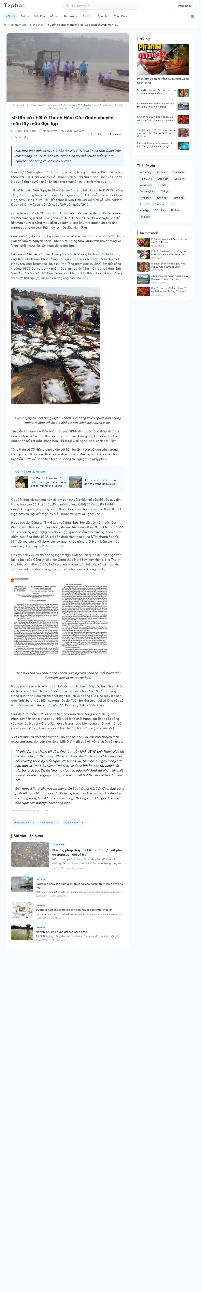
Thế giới (165, 191)
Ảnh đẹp (144, 210)
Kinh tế (162, 185)
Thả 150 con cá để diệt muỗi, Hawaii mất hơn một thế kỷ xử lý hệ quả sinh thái (156, 132)
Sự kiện (87, 16)
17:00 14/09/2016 (25, 131)
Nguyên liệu (145, 185)
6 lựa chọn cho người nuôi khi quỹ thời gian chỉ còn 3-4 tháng (155, 105)
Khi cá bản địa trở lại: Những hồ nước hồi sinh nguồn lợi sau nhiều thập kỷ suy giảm (169, 253)
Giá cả (25, 16)
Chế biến (179, 178)
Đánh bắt (163, 178)
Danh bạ (103, 16)
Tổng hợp (144, 216)
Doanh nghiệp (147, 191)
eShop (54, 16)
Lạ (172, 204)
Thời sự (175, 210)
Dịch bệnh (178, 172)
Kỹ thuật (161, 172)
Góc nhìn (160, 210)
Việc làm (39, 16)
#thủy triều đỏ (21, 822)
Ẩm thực (144, 204)
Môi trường (145, 178)
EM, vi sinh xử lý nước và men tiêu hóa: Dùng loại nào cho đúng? (155, 145)
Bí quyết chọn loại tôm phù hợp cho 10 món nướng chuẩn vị (156, 92)
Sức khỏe (160, 204)
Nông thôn (37, 24)
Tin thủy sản (18, 24)
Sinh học (178, 197)
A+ (99, 134)
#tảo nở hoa (46, 822)
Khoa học (162, 197)
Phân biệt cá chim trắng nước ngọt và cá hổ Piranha (170, 241)
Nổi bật (10, 16)
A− (92, 133)
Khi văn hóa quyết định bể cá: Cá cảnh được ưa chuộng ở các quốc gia (155, 119)
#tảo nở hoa (71, 822)
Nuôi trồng (145, 172)
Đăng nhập (185, 6)
